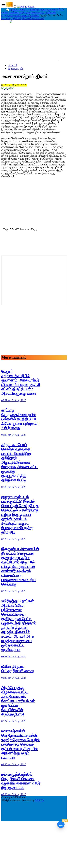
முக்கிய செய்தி (18, 9)
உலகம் (4, 12)
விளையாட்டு (37, 12)
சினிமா (35, 15)
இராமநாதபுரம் (15, 68)
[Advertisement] (34, 203)
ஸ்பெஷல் (27, 18)
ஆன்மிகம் (50, 12)
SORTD (39, 800)
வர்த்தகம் (25, 12)
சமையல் (26, 15)
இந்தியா (41, 9)
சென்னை (14, 12)
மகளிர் (17, 15)
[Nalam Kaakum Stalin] (34, 60)
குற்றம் (60, 9)
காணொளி (38, 18)
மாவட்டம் (12, 65)
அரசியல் (32, 9)
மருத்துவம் (7, 15)
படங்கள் (5, 18)
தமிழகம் (51, 9)
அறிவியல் (16, 18)
